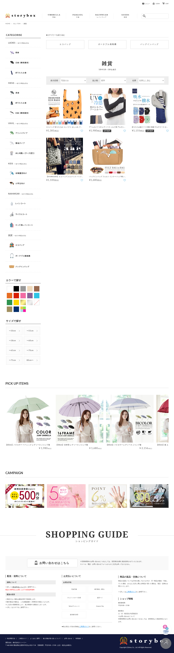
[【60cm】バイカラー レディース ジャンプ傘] (130, 419)
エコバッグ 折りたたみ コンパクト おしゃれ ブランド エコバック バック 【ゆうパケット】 (64, 127)
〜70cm (30, 350)
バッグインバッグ (149, 44)
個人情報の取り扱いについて (52, 638)
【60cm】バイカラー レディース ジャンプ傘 (123, 445)
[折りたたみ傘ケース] (150, 106)
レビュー (147, 3)
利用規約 (78, 638)
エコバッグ (65, 44)
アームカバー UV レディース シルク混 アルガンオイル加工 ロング (107, 127)
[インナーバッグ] (107, 156)
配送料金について (19, 587)
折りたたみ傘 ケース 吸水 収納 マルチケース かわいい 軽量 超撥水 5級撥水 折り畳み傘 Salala (150, 127)
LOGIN (158, 3)
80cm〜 (30, 360)
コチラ (15, 607)
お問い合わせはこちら (54, 563)
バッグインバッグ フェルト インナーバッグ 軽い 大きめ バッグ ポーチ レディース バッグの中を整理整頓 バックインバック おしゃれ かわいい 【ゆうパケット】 (107, 177)
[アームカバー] (107, 106)
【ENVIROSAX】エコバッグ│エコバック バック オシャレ (64, 177)
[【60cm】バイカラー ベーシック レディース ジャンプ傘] (29, 419)
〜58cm (12, 341)
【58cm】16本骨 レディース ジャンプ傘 (72, 445)
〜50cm (12, 331)
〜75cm (12, 360)
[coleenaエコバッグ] (64, 106)
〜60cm (30, 341)
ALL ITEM (16, 23)
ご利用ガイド (84, 626)
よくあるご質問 (35, 638)
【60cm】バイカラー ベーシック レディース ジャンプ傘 (27, 445)
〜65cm (12, 350)
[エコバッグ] (64, 156)
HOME (7, 23)
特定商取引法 (11, 638)
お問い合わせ (68, 638)
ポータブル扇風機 (107, 44)
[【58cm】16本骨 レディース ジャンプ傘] (79, 419)
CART (167, 3)
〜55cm (30, 331)
